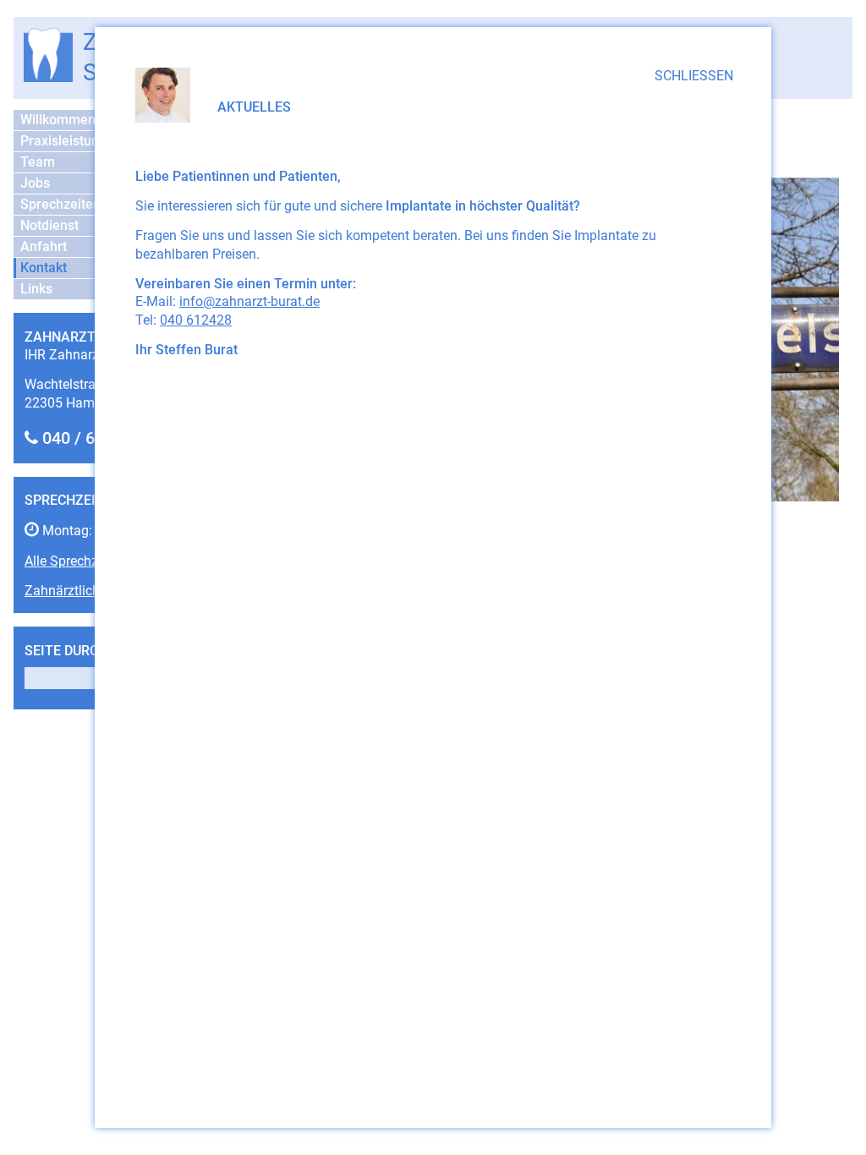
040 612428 (196, 320)
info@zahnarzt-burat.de (249, 301)
